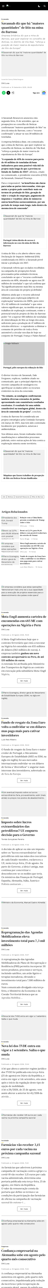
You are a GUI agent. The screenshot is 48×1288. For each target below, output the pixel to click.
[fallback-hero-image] (10, 521)
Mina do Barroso (37, 497)
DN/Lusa (5, 83)
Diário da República (31, 1075)
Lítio (3, 497)
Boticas (10, 497)
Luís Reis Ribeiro (8, 740)
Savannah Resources (22, 497)
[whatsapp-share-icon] (4, 94)
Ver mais (24, 681)
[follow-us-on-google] (44, 93)
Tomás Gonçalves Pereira (12, 839)
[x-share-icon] (8, 94)
